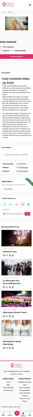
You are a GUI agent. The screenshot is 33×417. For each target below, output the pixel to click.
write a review (21, 155)
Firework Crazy (10, 251)
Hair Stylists (6, 338)
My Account (23, 415)
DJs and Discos (7, 277)
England (6, 50)
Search (10, 415)
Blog (29, 415)
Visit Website (23, 167)
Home (3, 12)
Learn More (8, 189)
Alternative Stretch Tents (15, 312)
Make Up (11, 12)
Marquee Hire (6, 309)
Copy (27, 214)
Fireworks (5, 248)
